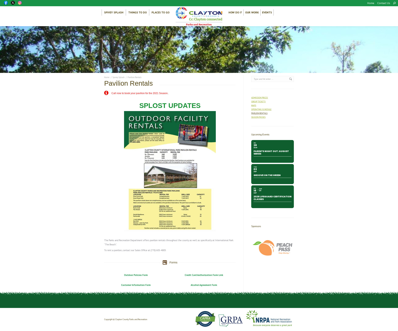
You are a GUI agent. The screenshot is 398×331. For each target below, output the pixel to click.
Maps (253, 105)
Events (267, 12)
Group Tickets (258, 101)
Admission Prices (259, 97)
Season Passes (258, 117)
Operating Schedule (261, 109)
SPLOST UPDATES (170, 105)
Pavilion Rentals (259, 113)
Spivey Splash (113, 12)
